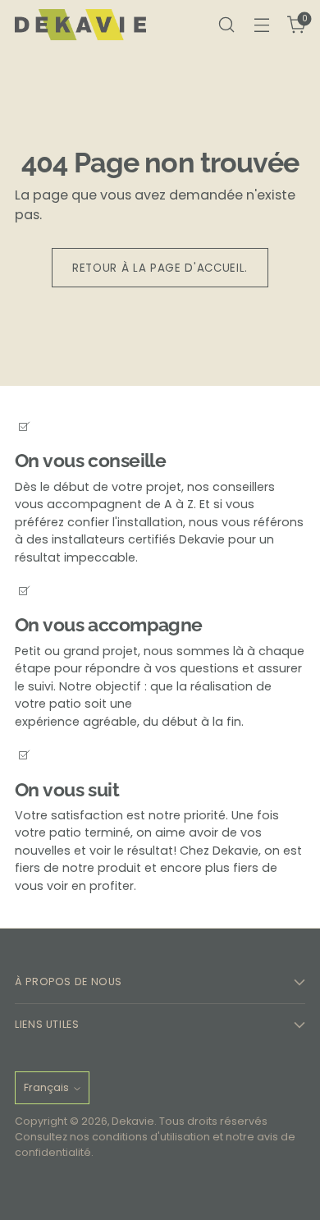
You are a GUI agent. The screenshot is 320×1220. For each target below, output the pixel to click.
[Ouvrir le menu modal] (261, 25)
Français (46, 1087)
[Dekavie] (80, 25)
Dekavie (133, 1121)
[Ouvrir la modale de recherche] (226, 25)
